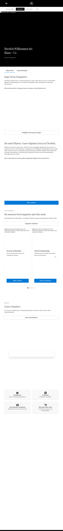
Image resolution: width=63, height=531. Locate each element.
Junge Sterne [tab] (10, 70)
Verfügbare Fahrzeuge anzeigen (31, 132)
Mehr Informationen (31, 317)
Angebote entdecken (31, 223)
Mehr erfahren (31, 203)
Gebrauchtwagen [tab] (22, 70)
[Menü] (6, 3)
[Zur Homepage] (31, 3)
